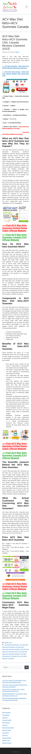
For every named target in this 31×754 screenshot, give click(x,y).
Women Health (6, 743)
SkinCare (5, 735)
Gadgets (4, 717)
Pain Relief (5, 733)
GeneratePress (16, 751)
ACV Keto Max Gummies (11, 645)
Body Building (6, 712)
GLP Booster (6, 722)
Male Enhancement (8, 727)
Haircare (4, 725)
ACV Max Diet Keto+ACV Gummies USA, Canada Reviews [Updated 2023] (14, 42)
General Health (6, 720)
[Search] (26, 667)
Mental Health (6, 730)
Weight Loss (8, 642)
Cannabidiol (5, 715)
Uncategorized (6, 738)
